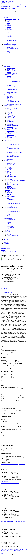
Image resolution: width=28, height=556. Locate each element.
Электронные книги (12, 161)
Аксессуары (10, 35)
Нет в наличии (4, 288)
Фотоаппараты (10, 178)
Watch (8, 23)
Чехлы (8, 51)
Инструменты (10, 227)
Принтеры (9, 182)
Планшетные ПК (11, 45)
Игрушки (9, 223)
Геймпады (9, 145)
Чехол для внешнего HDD (13, 132)
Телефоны (9, 192)
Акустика (9, 33)
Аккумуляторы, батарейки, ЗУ (14, 203)
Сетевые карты (10, 155)
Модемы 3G (10, 159)
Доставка (6, 239)
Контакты (6, 243)
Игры (8, 90)
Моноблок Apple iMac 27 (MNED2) (10, 483)
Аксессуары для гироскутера (14, 235)
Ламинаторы (10, 187)
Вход (9, 2)
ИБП (8, 198)
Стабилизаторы (10, 199)
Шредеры (9, 194)
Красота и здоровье (11, 40)
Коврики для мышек (12, 149)
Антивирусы (10, 208)
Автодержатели (11, 224)
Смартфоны (10, 47)
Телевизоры (10, 97)
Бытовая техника (11, 39)
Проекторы (9, 100)
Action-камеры (10, 175)
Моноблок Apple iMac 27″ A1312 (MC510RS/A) (13, 521)
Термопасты (10, 127)
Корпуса (9, 120)
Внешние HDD (10, 129)
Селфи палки (10, 226)
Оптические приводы (12, 119)
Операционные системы (13, 210)
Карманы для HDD (11, 136)
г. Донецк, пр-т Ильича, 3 (7, 1)
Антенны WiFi (10, 157)
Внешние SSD (10, 131)
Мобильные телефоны (12, 48)
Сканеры (9, 186)
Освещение (9, 41)
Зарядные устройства (12, 49)
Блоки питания (10, 121)
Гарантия (6, 242)
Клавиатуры (10, 141)
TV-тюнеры (10, 123)
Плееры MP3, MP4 (11, 163)
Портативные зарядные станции (15, 204)
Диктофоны (10, 165)
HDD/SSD (9, 112)
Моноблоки (10, 84)
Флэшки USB (10, 133)
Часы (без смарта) (11, 70)
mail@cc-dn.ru (9, 8)
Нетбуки (9, 77)
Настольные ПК (11, 86)
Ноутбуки (9, 76)
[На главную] (11, 4)
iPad (8, 21)
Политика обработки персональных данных (12, 547)
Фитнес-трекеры (11, 68)
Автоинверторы (11, 196)
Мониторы (9, 29)
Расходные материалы (12, 188)
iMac (8, 24)
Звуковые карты (11, 116)
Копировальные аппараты (13, 184)
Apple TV (9, 32)
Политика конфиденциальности (9, 549)
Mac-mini (9, 25)
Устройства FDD (11, 117)
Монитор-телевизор (12, 98)
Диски (8, 139)
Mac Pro (9, 27)
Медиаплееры (10, 164)
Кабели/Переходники (12, 228)
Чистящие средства (11, 230)
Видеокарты (10, 110)
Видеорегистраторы (12, 176)
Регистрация (4, 2)
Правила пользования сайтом (14, 550)
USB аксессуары (11, 115)
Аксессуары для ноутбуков (13, 81)
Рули (8, 147)
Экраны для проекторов (13, 102)
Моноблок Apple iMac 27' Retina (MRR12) (11, 502)
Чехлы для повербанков (13, 202)
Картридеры (10, 137)
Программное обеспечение (13, 211)
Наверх (2, 553)
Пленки (9, 53)
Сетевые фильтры (11, 206)
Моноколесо (10, 234)
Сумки (8, 214)
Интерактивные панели (13, 101)
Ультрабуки (9, 78)
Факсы (8, 191)
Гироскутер (9, 232)
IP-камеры (9, 174)
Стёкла (8, 52)
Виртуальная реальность (13, 92)
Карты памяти (10, 135)
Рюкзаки (9, 216)
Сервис (5, 244)
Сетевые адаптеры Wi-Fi (13, 156)
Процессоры (10, 106)
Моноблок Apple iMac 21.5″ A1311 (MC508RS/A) (13, 464)
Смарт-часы (10, 69)
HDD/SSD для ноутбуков (13, 80)
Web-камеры (10, 172)
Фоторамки (9, 179)
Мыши (8, 143)
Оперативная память (12, 109)
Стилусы (9, 222)
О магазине (6, 240)
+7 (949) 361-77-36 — (8, 6)
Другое (8, 43)
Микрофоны (10, 169)
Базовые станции (11, 31)
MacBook (9, 28)
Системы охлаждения (12, 125)
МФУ (8, 183)
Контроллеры (10, 124)
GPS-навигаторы (11, 219)
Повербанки (10, 200)
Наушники (9, 168)
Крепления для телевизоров (14, 104)
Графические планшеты (13, 148)
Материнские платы (12, 108)
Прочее (8, 93)
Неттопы (9, 85)
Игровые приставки (12, 89)
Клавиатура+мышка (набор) (14, 144)
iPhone (8, 20)
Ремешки (9, 72)
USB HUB (9, 113)
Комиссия (9, 36)
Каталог (3, 15)
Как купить (6, 238)
